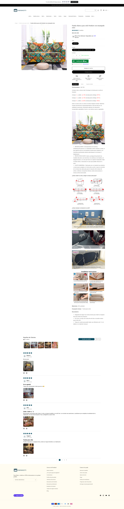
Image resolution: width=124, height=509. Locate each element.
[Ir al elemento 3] (41, 345)
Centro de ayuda (83, 472)
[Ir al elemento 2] (34, 345)
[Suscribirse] (35, 479)
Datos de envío (83, 475)
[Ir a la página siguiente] (67, 460)
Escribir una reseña (86, 339)
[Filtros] (96, 339)
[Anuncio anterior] (14, 5)
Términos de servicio (51, 479)
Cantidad (73, 52)
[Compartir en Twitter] (26, 373)
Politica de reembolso (84, 479)
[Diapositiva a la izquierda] (23, 48)
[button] (91, 10)
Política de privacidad (51, 477)
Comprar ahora (88, 72)
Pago (81, 477)
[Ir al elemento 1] (27, 345)
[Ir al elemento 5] (55, 345)
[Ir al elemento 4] (48, 345)
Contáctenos (49, 475)
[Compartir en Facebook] (24, 373)
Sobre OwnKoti (50, 470)
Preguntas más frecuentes (85, 481)
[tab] (75, 84)
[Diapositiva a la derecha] (64, 48)
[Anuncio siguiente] (110, 5)
